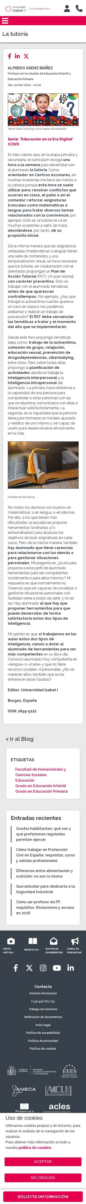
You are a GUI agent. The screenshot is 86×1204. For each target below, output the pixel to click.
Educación (24, 780)
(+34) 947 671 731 (43, 1001)
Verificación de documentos (43, 1017)
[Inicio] (30, 9)
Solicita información (43, 993)
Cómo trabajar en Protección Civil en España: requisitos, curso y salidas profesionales (45, 855)
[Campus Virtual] (67, 8)
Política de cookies (43, 1048)
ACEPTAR (43, 1161)
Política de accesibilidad (43, 1032)
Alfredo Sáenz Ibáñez (30, 68)
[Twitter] (27, 56)
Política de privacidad (43, 1040)
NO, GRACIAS (43, 1178)
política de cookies (35, 1148)
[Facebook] (11, 56)
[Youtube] (57, 968)
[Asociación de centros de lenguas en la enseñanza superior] (57, 1109)
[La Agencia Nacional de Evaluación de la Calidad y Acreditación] (24, 1091)
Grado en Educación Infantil (40, 786)
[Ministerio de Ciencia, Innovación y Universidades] (31, 1071)
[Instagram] (43, 968)
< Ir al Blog (19, 739)
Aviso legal (43, 1025)
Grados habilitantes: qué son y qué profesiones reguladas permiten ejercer (43, 834)
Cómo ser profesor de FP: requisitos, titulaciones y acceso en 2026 (45, 907)
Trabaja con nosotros (43, 1009)
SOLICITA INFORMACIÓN (43, 1196)
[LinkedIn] (18, 56)
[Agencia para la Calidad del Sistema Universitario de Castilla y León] (58, 1091)
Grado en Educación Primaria (41, 791)
